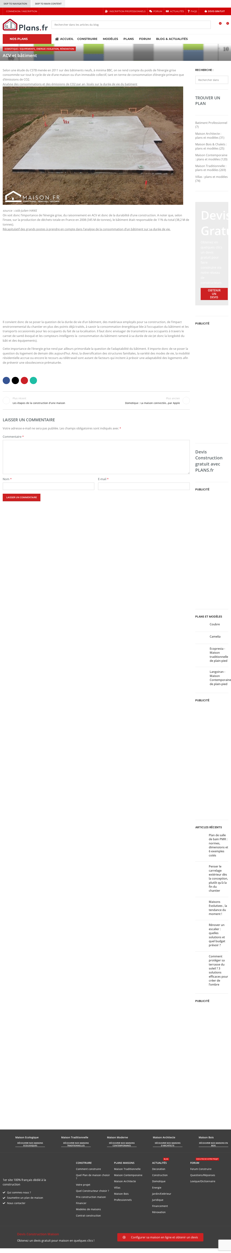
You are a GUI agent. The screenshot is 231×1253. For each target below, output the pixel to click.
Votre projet (83, 1184)
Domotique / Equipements (20, 48)
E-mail (103, 479)
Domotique (158, 1181)
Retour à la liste (96, 400)
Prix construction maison (91, 1197)
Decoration (158, 1169)
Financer (81, 1203)
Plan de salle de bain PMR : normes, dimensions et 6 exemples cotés (218, 845)
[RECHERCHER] (206, 25)
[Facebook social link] (43, 11)
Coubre (215, 624)
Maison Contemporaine (128, 1175)
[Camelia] (201, 638)
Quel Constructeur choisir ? (92, 1191)
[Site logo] (25, 24)
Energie (156, 1187)
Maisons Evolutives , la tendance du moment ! (218, 908)
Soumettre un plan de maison (25, 1197)
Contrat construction (88, 1215)
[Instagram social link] (52, 11)
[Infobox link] (58, 1237)
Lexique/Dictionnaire (202, 1181)
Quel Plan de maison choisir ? (93, 1176)
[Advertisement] (211, 383)
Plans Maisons (124, 1163)
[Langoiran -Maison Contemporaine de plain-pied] (201, 678)
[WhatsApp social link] (33, 380)
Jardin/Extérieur (161, 1193)
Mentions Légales (68, 1250)
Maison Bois (121, 1193)
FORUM (204, 1162)
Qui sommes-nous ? (19, 1192)
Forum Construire (201, 1169)
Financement (160, 1206)
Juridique (157, 1200)
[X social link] (47, 11)
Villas (117, 1187)
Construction (160, 1175)
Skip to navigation (15, 3)
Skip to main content (48, 3)
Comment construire (88, 1169)
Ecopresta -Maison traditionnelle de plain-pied (219, 655)
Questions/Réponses (202, 1175)
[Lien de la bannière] (211, 253)
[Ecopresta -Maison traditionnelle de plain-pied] (201, 655)
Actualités (160, 1162)
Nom (7, 479)
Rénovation (67, 48)
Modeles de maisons (88, 1209)
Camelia (215, 637)
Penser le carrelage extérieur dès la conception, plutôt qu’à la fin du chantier (218, 878)
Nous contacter (16, 1203)
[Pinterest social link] (57, 11)
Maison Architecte (125, 1181)
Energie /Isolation (47, 48)
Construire (84, 1163)
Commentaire (13, 437)
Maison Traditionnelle (127, 1169)
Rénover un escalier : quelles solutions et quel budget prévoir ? (217, 935)
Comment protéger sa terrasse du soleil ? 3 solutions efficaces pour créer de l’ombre (218, 970)
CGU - (52, 1250)
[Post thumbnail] (200, 846)
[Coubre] (201, 625)
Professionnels (123, 1200)
